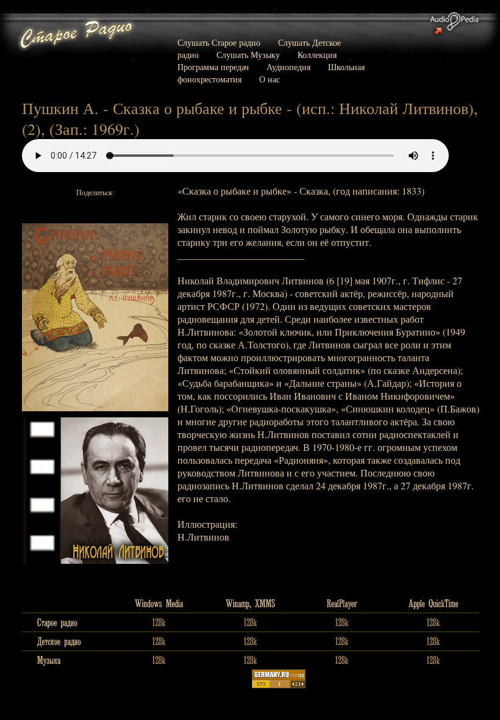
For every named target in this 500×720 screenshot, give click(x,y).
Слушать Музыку (248, 54)
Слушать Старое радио (218, 42)
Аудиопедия (288, 67)
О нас (269, 79)
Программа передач (213, 67)
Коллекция (317, 54)
